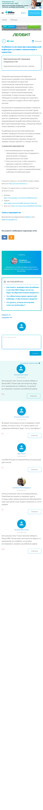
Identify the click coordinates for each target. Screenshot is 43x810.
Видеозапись (33, 25)
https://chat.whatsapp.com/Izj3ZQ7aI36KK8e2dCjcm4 (20, 198)
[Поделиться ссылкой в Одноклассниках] (11, 237)
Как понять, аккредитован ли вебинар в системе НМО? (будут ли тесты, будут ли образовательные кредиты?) (22, 290)
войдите (28, 217)
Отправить (35, 353)
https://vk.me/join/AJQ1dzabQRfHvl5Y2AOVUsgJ (26, 206)
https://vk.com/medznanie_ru (18, 184)
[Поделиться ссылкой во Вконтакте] (4, 237)
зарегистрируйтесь (9, 219)
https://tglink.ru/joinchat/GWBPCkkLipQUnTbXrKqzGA (20, 203)
